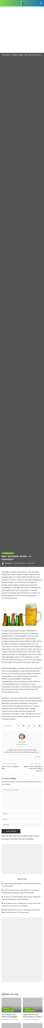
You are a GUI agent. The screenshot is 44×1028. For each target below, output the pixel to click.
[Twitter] (24, 726)
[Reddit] (34, 726)
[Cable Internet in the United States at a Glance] (32, 1005)
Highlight (28, 1008)
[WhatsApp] (29, 726)
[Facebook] (18, 726)
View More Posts (22, 744)
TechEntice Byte (8, 553)
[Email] (40, 726)
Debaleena (8, 563)
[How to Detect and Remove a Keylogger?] (11, 1005)
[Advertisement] (22, 30)
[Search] (41, 3)
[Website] (36, 757)
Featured (6, 1008)
